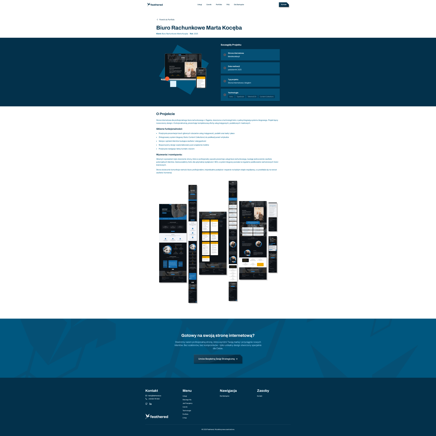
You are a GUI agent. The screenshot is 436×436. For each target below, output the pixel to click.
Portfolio (219, 4)
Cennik (208, 4)
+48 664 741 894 (154, 399)
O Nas (185, 418)
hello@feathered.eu (154, 396)
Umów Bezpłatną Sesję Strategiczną (218, 358)
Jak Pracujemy (187, 403)
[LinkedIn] (150, 404)
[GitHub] (146, 404)
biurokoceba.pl (234, 56)
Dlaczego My (187, 400)
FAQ (228, 4)
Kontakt (284, 4)
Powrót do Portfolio (167, 19)
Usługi (199, 4)
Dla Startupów (239, 4)
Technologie (187, 410)
